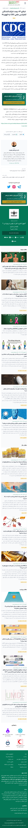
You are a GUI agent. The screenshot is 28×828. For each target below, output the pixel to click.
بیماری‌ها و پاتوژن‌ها (23, 310)
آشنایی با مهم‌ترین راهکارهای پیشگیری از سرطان (15, 328)
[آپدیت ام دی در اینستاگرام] (14, 187)
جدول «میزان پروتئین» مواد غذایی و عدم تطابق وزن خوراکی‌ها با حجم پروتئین (14, 705)
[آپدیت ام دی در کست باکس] (17, 237)
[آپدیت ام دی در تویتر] (9, 187)
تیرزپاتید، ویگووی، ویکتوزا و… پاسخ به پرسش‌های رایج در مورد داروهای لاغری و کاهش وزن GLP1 (15, 671)
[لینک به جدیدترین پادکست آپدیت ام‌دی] (14, 214)
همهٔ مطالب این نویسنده (14, 163)
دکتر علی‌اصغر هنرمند (14, 8)
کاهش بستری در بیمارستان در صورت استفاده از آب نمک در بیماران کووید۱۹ (14, 295)
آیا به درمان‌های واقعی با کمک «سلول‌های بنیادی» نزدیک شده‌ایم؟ (15, 532)
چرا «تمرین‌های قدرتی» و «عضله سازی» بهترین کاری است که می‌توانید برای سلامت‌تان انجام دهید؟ (14, 267)
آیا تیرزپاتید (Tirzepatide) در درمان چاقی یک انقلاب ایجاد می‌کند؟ (14, 640)
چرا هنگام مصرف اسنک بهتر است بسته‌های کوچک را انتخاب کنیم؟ (14, 463)
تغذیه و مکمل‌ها (23, 405)
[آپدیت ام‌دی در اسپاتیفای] (14, 241)
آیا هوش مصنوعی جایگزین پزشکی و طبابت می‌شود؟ (14, 423)
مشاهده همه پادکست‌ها (14, 233)
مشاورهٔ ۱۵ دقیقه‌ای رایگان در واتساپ (14, 102)
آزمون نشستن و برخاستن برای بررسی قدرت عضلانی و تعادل (14, 355)
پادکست (25, 756)
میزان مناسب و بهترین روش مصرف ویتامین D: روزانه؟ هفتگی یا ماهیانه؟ (16, 607)
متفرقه (14, 18)
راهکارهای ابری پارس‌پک (8, 822)
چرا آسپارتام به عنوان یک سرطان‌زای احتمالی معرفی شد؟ (15, 390)
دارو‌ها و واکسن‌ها (9, 756)
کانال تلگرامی (8, 799)
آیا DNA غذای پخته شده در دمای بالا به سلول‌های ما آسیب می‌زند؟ (14, 567)
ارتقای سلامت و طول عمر (22, 370)
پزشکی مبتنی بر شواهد (8, 764)
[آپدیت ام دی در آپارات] (22, 237)
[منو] (25, 3)
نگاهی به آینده (23, 547)
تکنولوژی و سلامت (23, 437)
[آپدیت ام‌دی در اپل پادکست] (11, 237)
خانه (26, 754)
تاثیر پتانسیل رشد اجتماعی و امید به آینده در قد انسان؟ (15, 497)
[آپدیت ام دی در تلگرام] (19, 187)
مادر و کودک (10, 759)
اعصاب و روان (24, 513)
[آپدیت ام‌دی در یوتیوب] (6, 237)
